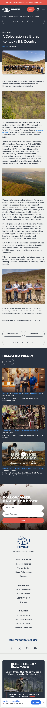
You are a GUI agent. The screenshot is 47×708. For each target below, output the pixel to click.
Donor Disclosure (23, 624)
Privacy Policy (23, 615)
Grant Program (23, 598)
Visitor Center (23, 568)
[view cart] (38, 9)
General (5, 46)
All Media (8, 362)
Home (4, 16)
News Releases (23, 594)
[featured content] (23, 681)
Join (30, 9)
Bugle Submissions (23, 572)
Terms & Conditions (23, 628)
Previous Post (12, 334)
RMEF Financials (23, 590)
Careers (23, 576)
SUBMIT (23, 520)
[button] (22, 21)
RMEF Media (10, 16)
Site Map (23, 602)
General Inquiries (23, 564)
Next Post (34, 334)
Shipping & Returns (23, 619)
